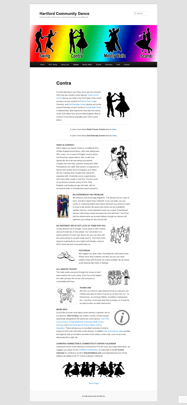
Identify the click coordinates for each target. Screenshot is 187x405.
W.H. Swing (53, 64)
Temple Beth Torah (93, 107)
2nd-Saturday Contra (77, 104)
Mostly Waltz (87, 64)
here (114, 129)
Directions (108, 64)
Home (42, 64)
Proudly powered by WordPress (93, 396)
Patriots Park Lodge (88, 101)
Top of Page (93, 383)
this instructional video (113, 331)
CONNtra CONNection (88, 349)
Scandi (98, 64)
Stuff (118, 64)
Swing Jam (65, 64)
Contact (127, 64)
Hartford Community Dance (64, 13)
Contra (75, 64)
